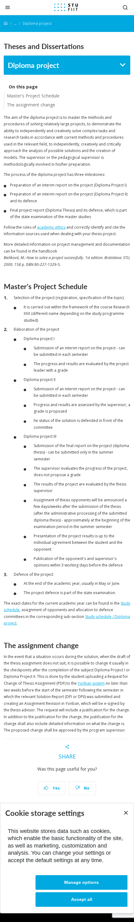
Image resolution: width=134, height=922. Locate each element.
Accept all (81, 899)
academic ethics (51, 227)
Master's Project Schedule (33, 96)
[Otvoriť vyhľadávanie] (125, 7)
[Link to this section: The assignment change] (81, 645)
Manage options (81, 882)
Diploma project (33, 65)
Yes (56, 788)
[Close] (7, 7)
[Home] (5, 23)
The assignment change (31, 105)
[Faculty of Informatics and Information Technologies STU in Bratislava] (66, 7)
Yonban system (91, 683)
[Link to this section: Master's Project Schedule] (90, 286)
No (86, 788)
